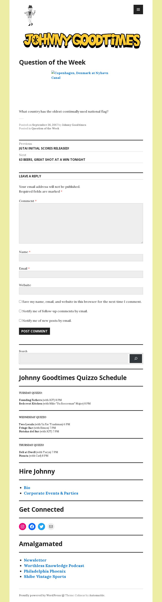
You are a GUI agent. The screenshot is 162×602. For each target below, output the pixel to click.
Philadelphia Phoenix (45, 571)
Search (23, 351)
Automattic (97, 595)
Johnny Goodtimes (74, 125)
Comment (28, 201)
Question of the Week (45, 128)
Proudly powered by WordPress (40, 595)
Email (24, 268)
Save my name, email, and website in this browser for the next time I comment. (82, 302)
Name (24, 252)
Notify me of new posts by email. (47, 321)
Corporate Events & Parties (51, 493)
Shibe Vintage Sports (45, 576)
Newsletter (35, 560)
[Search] (136, 358)
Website (25, 285)
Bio (27, 487)
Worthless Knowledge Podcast (54, 565)
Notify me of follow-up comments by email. (55, 311)
